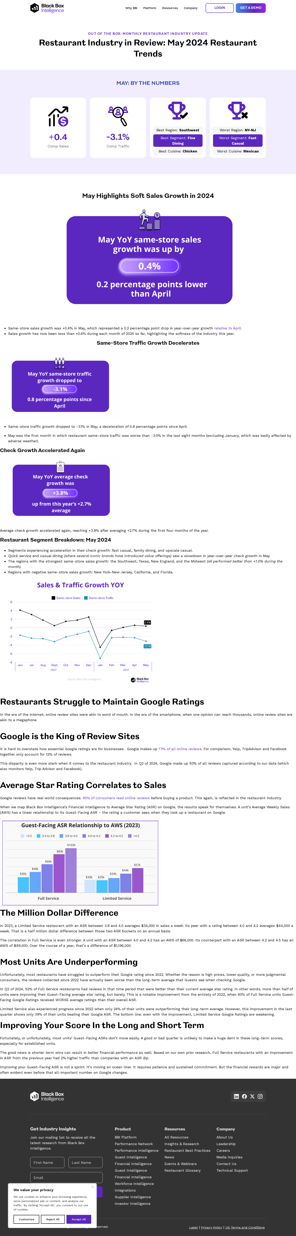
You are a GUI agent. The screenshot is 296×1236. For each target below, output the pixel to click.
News (169, 1157)
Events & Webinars (181, 1164)
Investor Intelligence (132, 1203)
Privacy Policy (211, 1227)
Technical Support (232, 1170)
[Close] (92, 1186)
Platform (149, 8)
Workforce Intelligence (134, 1184)
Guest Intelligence (131, 1157)
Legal (193, 1227)
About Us (224, 1137)
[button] (220, 8)
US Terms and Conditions (245, 1227)
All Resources (176, 1137)
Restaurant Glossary (183, 1170)
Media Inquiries (229, 1157)
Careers (223, 1150)
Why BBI (131, 8)
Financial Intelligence (133, 1164)
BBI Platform (126, 1137)
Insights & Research (182, 1144)
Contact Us (226, 1164)
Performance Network (134, 1144)
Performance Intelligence (136, 1150)
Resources (170, 8)
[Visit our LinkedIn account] (236, 1096)
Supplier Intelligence (133, 1197)
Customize (26, 1219)
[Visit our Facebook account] (244, 1096)
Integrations (125, 1190)
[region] (52, 1205)
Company (191, 8)
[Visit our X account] (252, 1096)
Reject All (52, 1219)
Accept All (79, 1219)
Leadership (226, 1144)
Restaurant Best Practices (187, 1150)
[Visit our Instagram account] (260, 1096)
